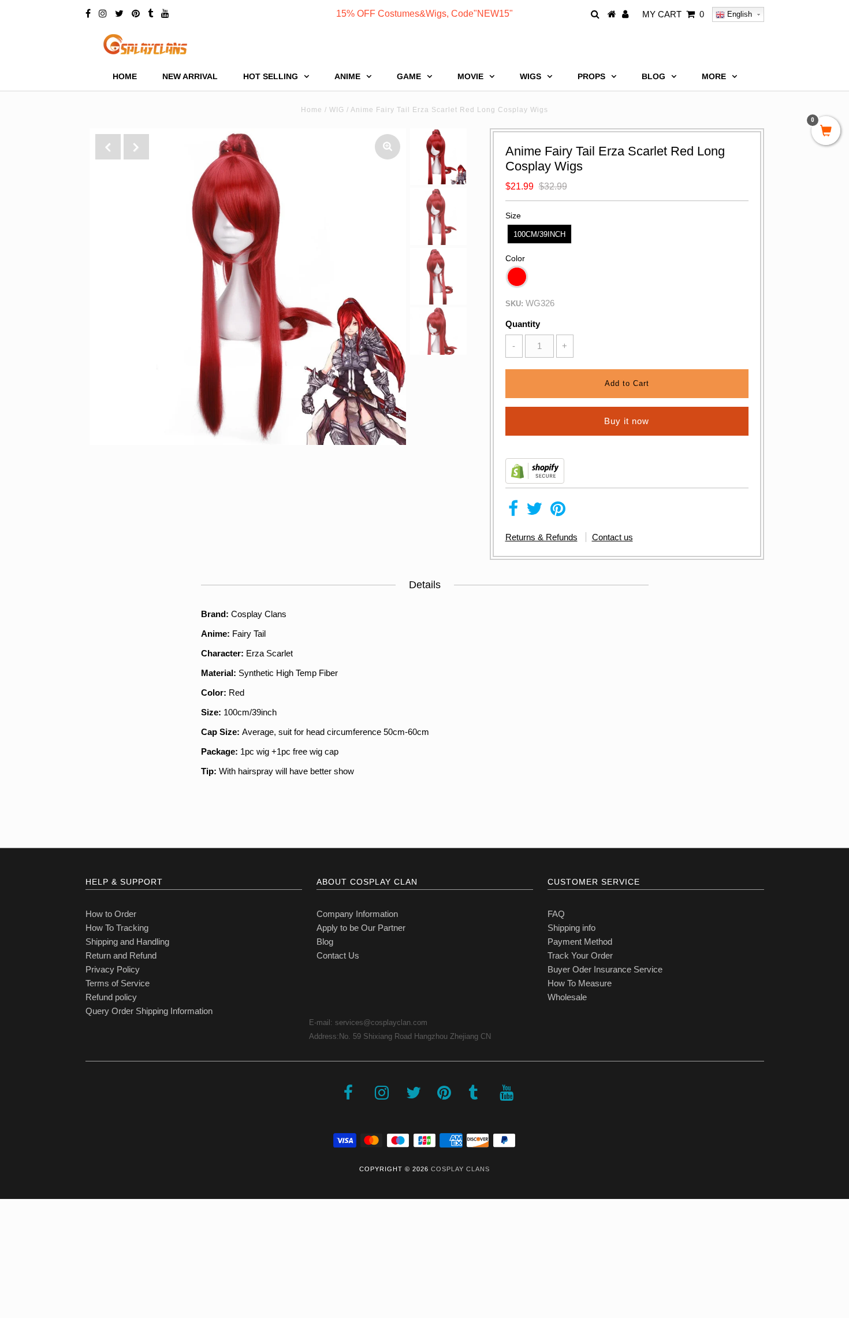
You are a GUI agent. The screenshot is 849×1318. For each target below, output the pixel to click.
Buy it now (626, 421)
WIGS (530, 76)
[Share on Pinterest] (557, 512)
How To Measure (580, 983)
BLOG (653, 76)
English (738, 14)
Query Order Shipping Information (149, 1011)
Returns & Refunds (541, 537)
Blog (324, 941)
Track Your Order (580, 955)
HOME (125, 76)
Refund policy (111, 997)
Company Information (357, 914)
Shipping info (571, 928)
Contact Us (337, 955)
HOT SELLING (270, 76)
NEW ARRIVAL (190, 76)
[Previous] (108, 146)
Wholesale (567, 997)
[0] (825, 131)
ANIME (347, 76)
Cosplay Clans (460, 1168)
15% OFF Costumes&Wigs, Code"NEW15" (424, 13)
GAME (409, 76)
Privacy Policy (112, 969)
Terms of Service (117, 983)
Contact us (612, 537)
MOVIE (470, 76)
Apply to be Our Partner (360, 928)
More (714, 76)
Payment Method (580, 941)
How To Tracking (116, 928)
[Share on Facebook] (513, 512)
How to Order (110, 914)
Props (591, 76)
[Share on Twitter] (534, 512)
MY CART (673, 14)
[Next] (136, 146)
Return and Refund (121, 955)
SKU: (514, 303)
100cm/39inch (539, 234)
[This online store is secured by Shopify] (534, 480)
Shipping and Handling (127, 941)
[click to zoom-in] (387, 146)
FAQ (556, 914)
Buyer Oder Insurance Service (605, 969)
